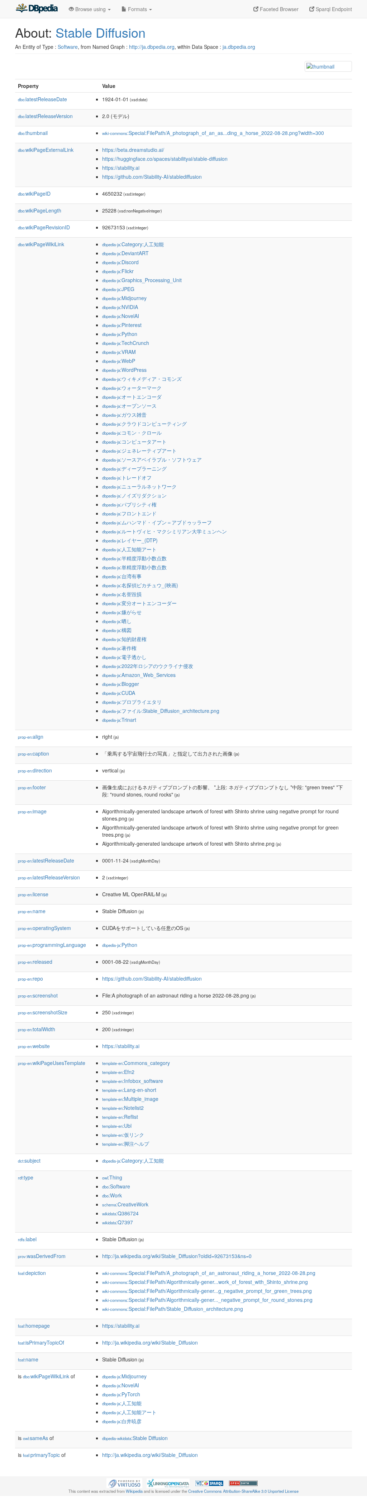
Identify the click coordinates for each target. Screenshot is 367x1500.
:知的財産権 (124, 638)
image (32, 811)
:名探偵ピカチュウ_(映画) (140, 585)
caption (33, 753)
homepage (34, 1325)
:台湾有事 (122, 576)
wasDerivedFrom (42, 1256)
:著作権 (119, 647)
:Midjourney (124, 298)
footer (32, 787)
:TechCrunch (125, 342)
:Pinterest (122, 324)
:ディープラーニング (134, 468)
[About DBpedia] (36, 9)
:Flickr (118, 271)
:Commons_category (136, 1062)
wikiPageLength (39, 210)
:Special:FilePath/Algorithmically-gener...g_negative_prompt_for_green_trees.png (207, 1290)
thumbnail (33, 132)
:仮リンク (123, 1134)
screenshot (38, 995)
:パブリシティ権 (129, 504)
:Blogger (120, 683)
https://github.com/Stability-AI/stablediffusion (152, 176)
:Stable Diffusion (135, 1437)
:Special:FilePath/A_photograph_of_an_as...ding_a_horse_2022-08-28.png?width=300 (213, 132)
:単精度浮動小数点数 (134, 567)
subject (29, 1160)
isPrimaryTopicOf (41, 1342)
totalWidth (36, 1029)
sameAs (35, 1437)
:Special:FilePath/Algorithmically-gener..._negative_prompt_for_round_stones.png (207, 1299)
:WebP (118, 360)
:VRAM (119, 351)
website (34, 1046)
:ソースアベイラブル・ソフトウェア (152, 459)
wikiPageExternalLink (45, 149)
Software (68, 46)
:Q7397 (117, 1222)
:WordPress (124, 369)
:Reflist (120, 1116)
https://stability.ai (120, 167)
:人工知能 (122, 1403)
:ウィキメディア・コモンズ (142, 378)
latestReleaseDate (42, 99)
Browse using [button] (90, 9)
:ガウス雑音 (124, 414)
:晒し (117, 621)
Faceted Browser (278, 9)
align (30, 736)
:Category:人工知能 (133, 244)
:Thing (112, 1177)
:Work (112, 1195)
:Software (116, 1186)
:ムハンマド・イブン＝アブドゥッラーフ (157, 522)
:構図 (117, 630)
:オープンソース (129, 405)
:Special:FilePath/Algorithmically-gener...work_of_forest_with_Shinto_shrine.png (205, 1281)
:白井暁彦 (122, 1421)
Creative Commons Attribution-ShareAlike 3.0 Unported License (243, 1491)
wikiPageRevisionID (44, 227)
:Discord (120, 262)
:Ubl (117, 1125)
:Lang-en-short (129, 1089)
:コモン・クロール (132, 432)
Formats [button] (137, 9)
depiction (32, 1272)
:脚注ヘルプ (125, 1143)
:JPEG (118, 289)
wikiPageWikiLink (41, 244)
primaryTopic (41, 1454)
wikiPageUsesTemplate (51, 1062)
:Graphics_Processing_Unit (142, 280)
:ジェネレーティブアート (139, 450)
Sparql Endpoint (333, 9)
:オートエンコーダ (132, 396)
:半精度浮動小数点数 (134, 558)
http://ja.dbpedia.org (152, 46)
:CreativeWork (125, 1204)
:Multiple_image (130, 1098)
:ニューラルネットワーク (139, 486)
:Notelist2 (123, 1107)
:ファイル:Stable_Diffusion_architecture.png (160, 710)
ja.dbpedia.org (239, 46)
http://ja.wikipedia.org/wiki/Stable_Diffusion (150, 1342)
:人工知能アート (129, 549)
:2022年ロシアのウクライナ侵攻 (147, 665)
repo (30, 978)
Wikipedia (134, 1491)
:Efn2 (118, 1071)
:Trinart (119, 719)
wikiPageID (34, 193)
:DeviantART (125, 253)
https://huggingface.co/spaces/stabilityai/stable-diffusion (165, 158)
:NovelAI (120, 315)
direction (35, 770)
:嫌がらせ (122, 612)
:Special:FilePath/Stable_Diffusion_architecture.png (172, 1308)
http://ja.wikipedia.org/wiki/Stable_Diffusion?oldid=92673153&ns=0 (177, 1256)
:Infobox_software (132, 1080)
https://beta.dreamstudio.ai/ (133, 149)
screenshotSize (42, 1012)
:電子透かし (124, 656)
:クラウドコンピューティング (144, 423)
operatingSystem (44, 927)
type (25, 1177)
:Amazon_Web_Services (139, 674)
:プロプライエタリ (132, 701)
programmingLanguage (52, 944)
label (27, 1239)
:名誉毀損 (122, 594)
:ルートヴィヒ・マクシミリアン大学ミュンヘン (164, 531)
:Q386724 (120, 1213)
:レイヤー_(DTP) (130, 540)
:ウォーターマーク (132, 387)
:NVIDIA (120, 306)
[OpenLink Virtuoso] (124, 1482)
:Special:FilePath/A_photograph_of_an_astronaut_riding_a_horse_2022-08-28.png (208, 1272)
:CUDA (118, 692)
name (32, 911)
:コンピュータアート (134, 441)
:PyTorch (121, 1394)
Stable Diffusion (101, 32)
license (33, 894)
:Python (119, 333)
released (35, 961)
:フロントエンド (129, 513)
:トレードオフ (127, 477)
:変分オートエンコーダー (139, 603)
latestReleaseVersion (45, 116)
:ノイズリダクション (134, 495)
